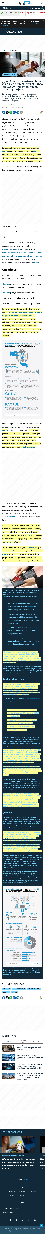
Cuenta (6, 284)
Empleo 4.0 (11, 1191)
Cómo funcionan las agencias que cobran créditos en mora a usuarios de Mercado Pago (18, 1162)
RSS (22, 1202)
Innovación (22, 1191)
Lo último (11, 1185)
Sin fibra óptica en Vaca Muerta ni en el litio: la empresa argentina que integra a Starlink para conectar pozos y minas (30, 1076)
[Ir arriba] (41, 1225)
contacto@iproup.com (9, 1212)
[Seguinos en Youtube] (35, 1220)
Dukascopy (31, 547)
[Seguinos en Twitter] (29, 1220)
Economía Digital (22, 1186)
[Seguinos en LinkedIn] (22, 1220)
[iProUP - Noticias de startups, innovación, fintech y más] (22, 3)
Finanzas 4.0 (33, 1185)
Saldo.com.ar (29, 447)
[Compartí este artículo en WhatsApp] (10, 112)
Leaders (11, 1195)
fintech (32, 535)
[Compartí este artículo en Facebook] (3, 112)
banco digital (34, 989)
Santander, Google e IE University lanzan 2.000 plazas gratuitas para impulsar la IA (29, 1048)
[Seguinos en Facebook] (16, 1220)
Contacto (22, 1195)
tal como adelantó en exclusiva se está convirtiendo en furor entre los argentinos (22, 252)
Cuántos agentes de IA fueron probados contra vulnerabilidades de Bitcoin (30, 1057)
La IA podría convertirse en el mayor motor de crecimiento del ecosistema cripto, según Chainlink (30, 1066)
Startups (33, 1191)
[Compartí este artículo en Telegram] (17, 112)
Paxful (16, 699)
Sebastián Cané (9, 105)
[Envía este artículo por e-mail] (21, 112)
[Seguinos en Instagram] (10, 1220)
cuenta (36, 151)
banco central (18, 989)
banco (5, 151)
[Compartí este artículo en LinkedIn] (14, 112)
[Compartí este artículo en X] (7, 112)
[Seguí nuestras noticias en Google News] (41, 112)
